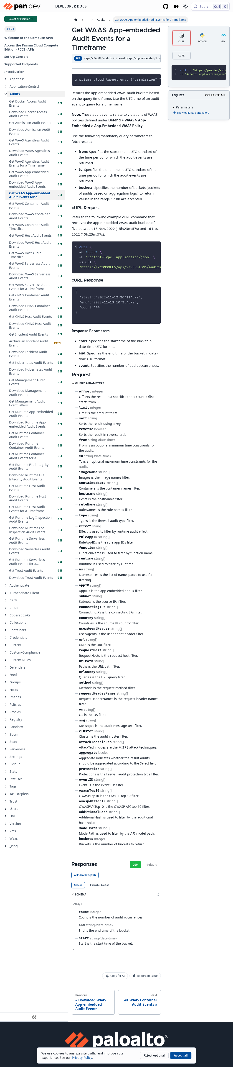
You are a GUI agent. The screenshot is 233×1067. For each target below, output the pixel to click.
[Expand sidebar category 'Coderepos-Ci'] (6, 615)
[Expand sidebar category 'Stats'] (6, 771)
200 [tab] (135, 865)
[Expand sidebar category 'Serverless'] (6, 749)
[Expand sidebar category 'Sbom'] (6, 734)
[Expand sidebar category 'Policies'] (6, 704)
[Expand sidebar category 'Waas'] (6, 838)
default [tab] (152, 865)
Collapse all (215, 95)
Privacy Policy (82, 1057)
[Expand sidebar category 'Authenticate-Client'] (6, 593)
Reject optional (154, 1055)
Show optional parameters (193, 112)
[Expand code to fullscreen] (220, 70)
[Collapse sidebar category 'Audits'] (6, 94)
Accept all (181, 1055)
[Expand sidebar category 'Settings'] (6, 756)
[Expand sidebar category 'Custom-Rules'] (6, 660)
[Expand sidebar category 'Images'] (6, 697)
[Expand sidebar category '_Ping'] (6, 846)
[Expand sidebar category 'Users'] (6, 808)
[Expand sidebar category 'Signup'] (6, 764)
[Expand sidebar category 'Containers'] (6, 630)
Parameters (184, 107)
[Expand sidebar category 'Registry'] (6, 719)
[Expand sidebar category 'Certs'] (6, 600)
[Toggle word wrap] (147, 79)
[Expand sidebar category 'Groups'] (6, 682)
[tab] (78, 885)
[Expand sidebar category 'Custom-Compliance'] (6, 652)
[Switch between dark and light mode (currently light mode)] (185, 6)
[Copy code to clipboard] (155, 79)
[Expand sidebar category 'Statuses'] (6, 779)
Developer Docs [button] (71, 6)
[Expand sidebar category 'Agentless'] (6, 79)
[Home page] (76, 19)
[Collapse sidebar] (34, 1017)
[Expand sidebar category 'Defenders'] (6, 667)
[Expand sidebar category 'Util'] (6, 816)
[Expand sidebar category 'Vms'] (6, 831)
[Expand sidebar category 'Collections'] (6, 622)
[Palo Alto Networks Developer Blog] (176, 6)
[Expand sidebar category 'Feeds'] (6, 674)
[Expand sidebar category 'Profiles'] (6, 712)
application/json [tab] (85, 875)
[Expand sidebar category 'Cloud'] (6, 607)
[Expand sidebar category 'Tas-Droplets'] (6, 793)
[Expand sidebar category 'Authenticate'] (6, 585)
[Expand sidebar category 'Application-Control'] (6, 86)
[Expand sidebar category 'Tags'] (6, 786)
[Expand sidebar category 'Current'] (6, 645)
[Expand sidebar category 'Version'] (6, 823)
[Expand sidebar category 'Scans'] (6, 742)
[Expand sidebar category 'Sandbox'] (6, 726)
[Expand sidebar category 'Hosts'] (6, 689)
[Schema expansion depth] (158, 894)
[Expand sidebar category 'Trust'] (6, 801)
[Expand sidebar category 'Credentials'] (6, 637)
